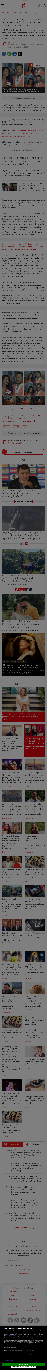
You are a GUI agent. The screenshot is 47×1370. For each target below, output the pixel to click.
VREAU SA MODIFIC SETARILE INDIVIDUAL (23, 1367)
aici (23, 1342)
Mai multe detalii (12, 1335)
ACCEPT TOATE (23, 1364)
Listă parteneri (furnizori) (8, 1360)
